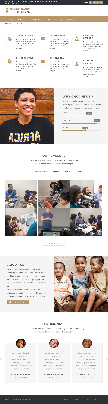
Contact (97, 399)
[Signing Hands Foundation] (18, 11)
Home (66, 399)
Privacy (76, 399)
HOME (11, 19)
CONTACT (52, 19)
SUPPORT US (67, 19)
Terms (86, 399)
